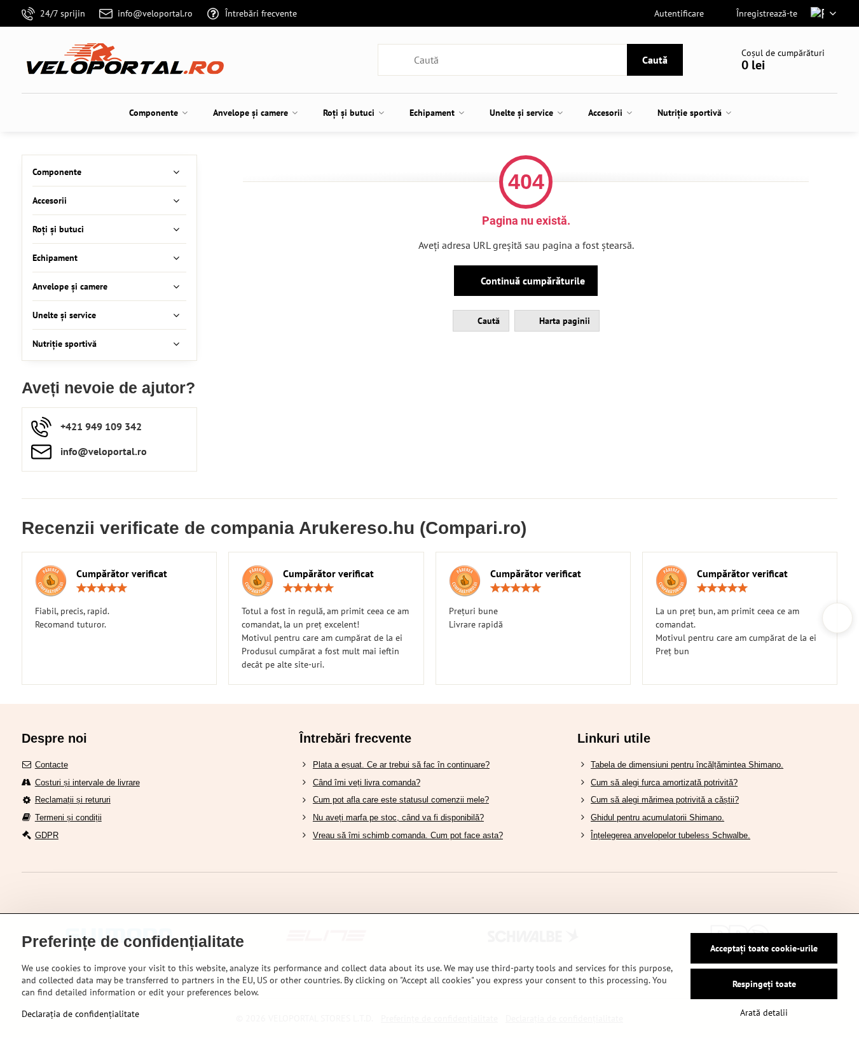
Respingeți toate (764, 984)
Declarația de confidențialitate (80, 1014)
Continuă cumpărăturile (531, 280)
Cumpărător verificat (121, 573)
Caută (655, 59)
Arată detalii (764, 1012)
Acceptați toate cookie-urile (764, 948)
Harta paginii (563, 320)
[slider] (101, 588)
